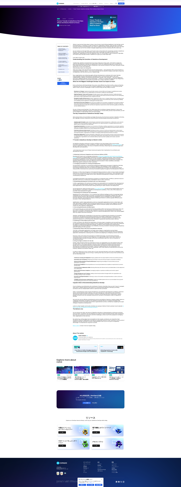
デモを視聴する (86, 402)
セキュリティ (114, 465)
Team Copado (67, 25)
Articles (70, 9)
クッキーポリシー (115, 466)
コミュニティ (100, 466)
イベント (85, 469)
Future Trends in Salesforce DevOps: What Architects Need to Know (88, 9)
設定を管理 (98, 484)
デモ (84, 470)
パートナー (100, 463)
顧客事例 (85, 466)
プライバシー (114, 463)
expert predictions (117, 144)
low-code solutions (99, 188)
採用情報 (99, 465)
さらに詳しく (62, 432)
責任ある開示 (114, 469)
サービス (85, 472)
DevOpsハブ (86, 468)
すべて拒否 (90, 484)
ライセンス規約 (115, 472)
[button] (77, 3)
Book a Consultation (63, 83)
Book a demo (76, 325)
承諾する (82, 484)
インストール (114, 470)
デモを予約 (121, 3)
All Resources (63, 9)
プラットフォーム (86, 463)
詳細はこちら (91, 482)
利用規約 (113, 468)
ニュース (99, 468)
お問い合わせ (100, 470)
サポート (85, 465)
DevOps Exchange (102, 469)
